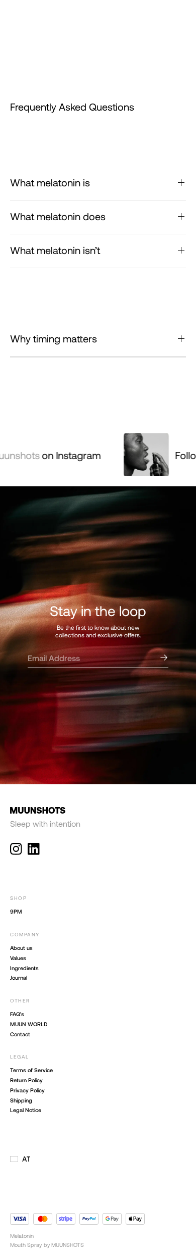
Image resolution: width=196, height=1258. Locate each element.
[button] (20, 1159)
